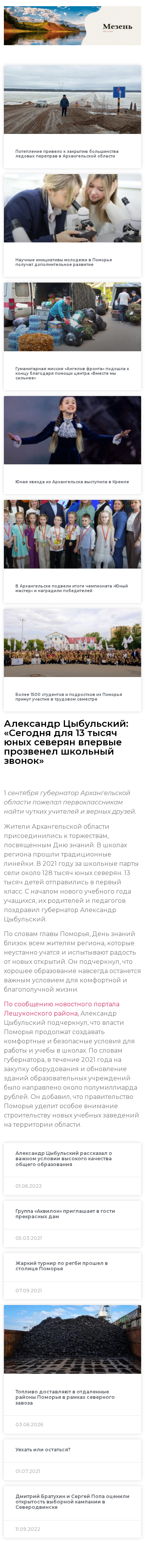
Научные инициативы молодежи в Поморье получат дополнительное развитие (63, 262)
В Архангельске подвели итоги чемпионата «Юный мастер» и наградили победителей (71, 588)
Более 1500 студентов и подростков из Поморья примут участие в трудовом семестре (68, 697)
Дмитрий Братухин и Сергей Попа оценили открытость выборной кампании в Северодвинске (72, 1501)
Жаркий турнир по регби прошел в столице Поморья (61, 1265)
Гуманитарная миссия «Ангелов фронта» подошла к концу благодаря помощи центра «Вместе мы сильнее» (72, 373)
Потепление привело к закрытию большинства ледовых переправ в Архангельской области (67, 154)
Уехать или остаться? (42, 1449)
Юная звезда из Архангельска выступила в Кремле (72, 481)
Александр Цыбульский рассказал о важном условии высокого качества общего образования (63, 1158)
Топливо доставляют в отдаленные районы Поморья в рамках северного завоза (65, 1397)
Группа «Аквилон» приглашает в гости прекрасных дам (65, 1213)
